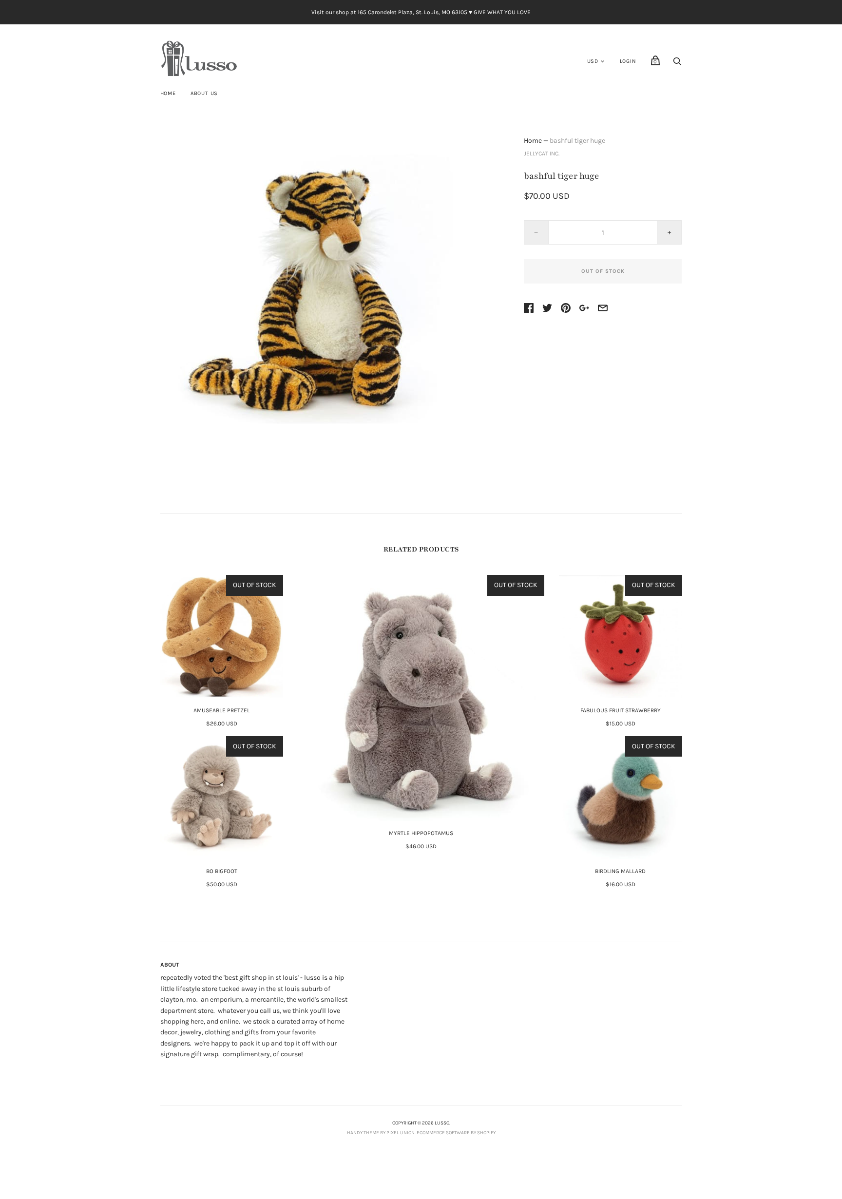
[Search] (677, 64)
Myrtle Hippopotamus (421, 833)
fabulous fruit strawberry (620, 710)
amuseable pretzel (221, 710)
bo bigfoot (221, 871)
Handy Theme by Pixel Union (381, 1133)
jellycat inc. (541, 153)
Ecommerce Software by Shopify (456, 1133)
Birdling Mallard (620, 871)
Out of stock (603, 271)
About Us (204, 93)
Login (628, 61)
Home (168, 93)
